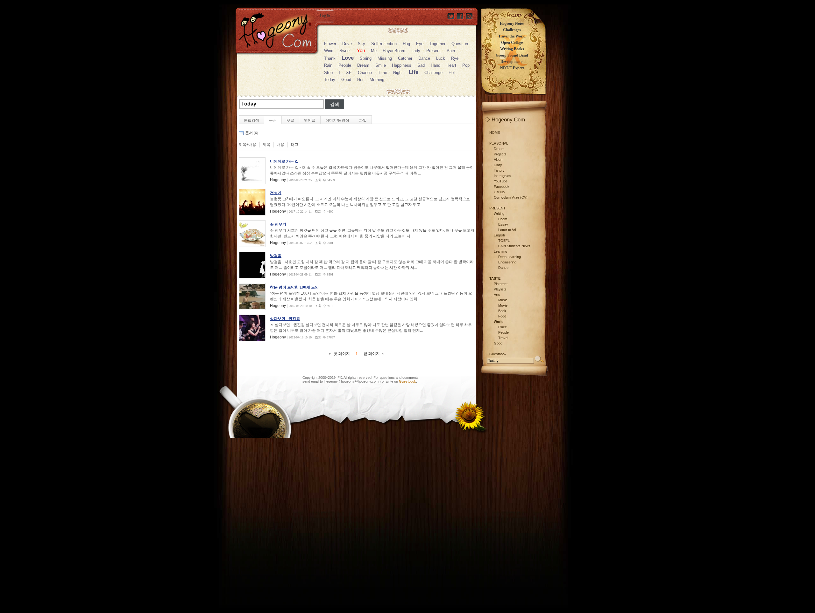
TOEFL (504, 240)
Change (365, 72)
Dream (363, 65)
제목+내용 (247, 144)
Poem (502, 219)
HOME (494, 132)
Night (398, 72)
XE (349, 72)
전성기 (275, 193)
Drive (347, 43)
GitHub (499, 192)
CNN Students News (514, 246)
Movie (502, 305)
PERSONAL (498, 143)
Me (374, 50)
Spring (366, 58)
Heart (451, 65)
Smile (380, 65)
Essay (503, 224)
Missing (385, 58)
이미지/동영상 (337, 120)
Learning (500, 251)
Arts (497, 294)
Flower (330, 43)
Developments (511, 61)
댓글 (290, 120)
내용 (280, 144)
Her (360, 79)
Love (348, 58)
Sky (361, 43)
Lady (415, 50)
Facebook (501, 186)
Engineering (507, 262)
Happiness (401, 65)
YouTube (500, 181)
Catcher (405, 58)
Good (346, 79)
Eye (419, 43)
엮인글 (309, 120)
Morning (377, 79)
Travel (503, 338)
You (361, 50)
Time (382, 72)
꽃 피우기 (278, 224)
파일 (363, 120)
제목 (266, 144)
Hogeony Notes (512, 23)
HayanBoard (394, 50)
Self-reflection (384, 43)
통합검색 (251, 120)
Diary (498, 165)
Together (437, 43)
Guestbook (407, 381)
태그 (294, 144)
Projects (500, 154)
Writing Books (512, 49)
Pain (451, 50)
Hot (452, 72)
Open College (512, 42)
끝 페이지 (372, 353)
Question (459, 43)
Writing (499, 213)
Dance (424, 58)
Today (329, 79)
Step (328, 72)
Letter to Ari (507, 230)
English (499, 235)
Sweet (345, 50)
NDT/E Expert (512, 68)
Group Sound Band (512, 55)
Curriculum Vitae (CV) (511, 197)
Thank (330, 58)
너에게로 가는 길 (284, 161)
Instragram (502, 176)
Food (502, 316)
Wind (328, 50)
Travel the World (512, 36)
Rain (328, 65)
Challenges (512, 30)
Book (502, 311)
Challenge (433, 72)
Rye (454, 58)
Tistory (499, 170)
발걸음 (275, 256)
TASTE (494, 278)
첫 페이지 (342, 353)
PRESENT (497, 208)
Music (502, 300)
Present (433, 50)
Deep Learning (509, 257)
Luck (440, 58)
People (344, 65)
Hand (435, 65)
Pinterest (500, 284)
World (499, 322)
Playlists (500, 289)
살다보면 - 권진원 (285, 319)
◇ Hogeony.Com (505, 120)
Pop (466, 65)
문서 (273, 120)
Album (498, 159)
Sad (421, 65)
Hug (406, 43)
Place (502, 327)
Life (413, 72)
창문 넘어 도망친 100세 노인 (294, 287)
